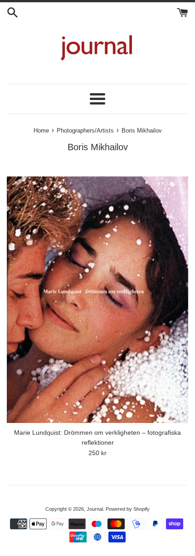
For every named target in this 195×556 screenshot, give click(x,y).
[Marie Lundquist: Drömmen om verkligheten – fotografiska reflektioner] (97, 299)
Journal (95, 509)
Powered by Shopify (128, 509)
